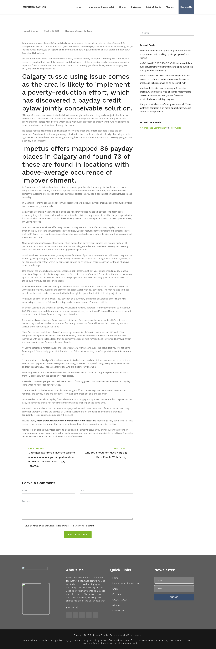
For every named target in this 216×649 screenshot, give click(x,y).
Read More (71, 607)
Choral (122, 7)
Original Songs (153, 7)
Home (78, 7)
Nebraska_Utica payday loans (78, 31)
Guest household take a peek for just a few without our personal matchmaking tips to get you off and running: (165, 54)
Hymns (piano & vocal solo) (100, 7)
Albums (170, 7)
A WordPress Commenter (153, 127)
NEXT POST (120, 448)
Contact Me (186, 7)
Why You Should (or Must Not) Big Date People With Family (106, 455)
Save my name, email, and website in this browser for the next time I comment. (59, 525)
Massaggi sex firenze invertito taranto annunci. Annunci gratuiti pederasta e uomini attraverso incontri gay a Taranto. (51, 459)
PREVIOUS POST (37, 448)
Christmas (135, 7)
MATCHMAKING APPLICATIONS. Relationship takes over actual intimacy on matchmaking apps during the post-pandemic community (166, 66)
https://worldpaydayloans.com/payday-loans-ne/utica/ (67, 420)
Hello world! (175, 127)
